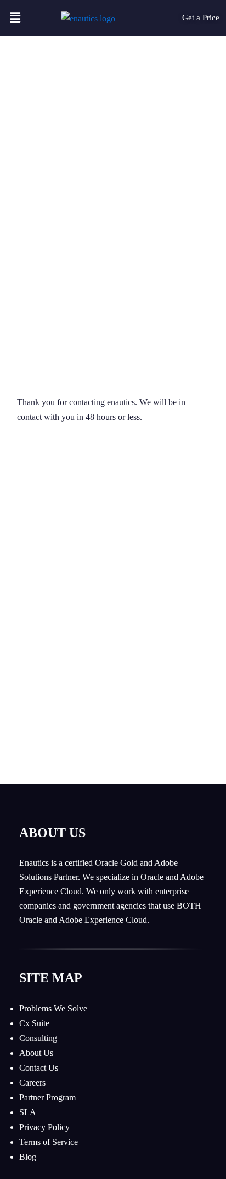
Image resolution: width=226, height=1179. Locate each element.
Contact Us (38, 1067)
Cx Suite (34, 1023)
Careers (32, 1082)
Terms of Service (48, 1142)
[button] (14, 17)
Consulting (38, 1038)
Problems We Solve (53, 1008)
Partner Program (47, 1097)
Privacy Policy (44, 1127)
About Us (36, 1053)
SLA (27, 1112)
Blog (27, 1156)
